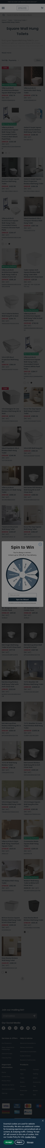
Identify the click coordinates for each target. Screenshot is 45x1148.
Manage (30, 1142)
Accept (8, 1142)
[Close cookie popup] (43, 1121)
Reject (19, 1142)
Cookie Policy (30, 1137)
